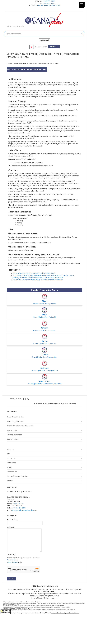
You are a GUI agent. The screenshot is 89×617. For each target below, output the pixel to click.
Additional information (33, 69)
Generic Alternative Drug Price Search (20, 426)
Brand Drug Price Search (15, 421)
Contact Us (11, 458)
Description (13, 69)
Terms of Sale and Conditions (17, 476)
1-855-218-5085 (20, 508)
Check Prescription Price (15, 417)
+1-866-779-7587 (48, 1)
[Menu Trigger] (82, 5)
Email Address (12, 520)
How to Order (12, 430)
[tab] (13, 69)
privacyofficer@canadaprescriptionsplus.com (65, 613)
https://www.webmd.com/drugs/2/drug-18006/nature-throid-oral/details (38, 280)
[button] (6, 611)
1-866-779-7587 (18, 503)
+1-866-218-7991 (48, 3)
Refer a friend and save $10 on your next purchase (56, 404)
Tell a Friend (11, 463)
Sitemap (10, 481)
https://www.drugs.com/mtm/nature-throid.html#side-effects (34, 273)
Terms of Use (12, 472)
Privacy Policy (11, 560)
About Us (10, 449)
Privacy (9, 467)
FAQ (8, 454)
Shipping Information (14, 435)
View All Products (13, 439)
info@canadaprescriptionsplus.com (48, 5)
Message (10, 527)
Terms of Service (12, 562)
